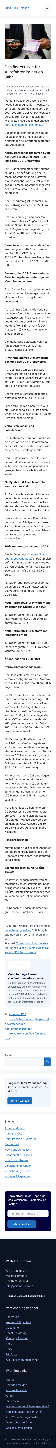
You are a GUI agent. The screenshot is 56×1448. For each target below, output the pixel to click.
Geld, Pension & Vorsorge (21, 1139)
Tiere (9, 1343)
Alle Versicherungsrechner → (24, 1359)
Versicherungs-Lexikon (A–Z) (24, 1411)
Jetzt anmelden (21, 1224)
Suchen (47, 1061)
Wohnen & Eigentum (17, 1176)
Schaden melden (16, 1385)
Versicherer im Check (18, 1165)
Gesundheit (12, 1144)
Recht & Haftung (16, 1333)
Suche (8, 1055)
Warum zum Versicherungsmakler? (27, 1406)
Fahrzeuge (12, 1317)
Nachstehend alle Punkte (26, 124)
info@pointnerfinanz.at (20, 1286)
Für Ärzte (11, 1354)
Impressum (13, 1401)
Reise (9, 1349)
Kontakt (10, 1379)
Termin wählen (20, 1100)
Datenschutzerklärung (19, 1422)
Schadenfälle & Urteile (19, 1155)
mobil (15, 912)
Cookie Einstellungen (19, 1427)
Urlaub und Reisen (16, 1160)
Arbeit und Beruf (15, 1128)
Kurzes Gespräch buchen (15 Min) (27, 1295)
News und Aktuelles (17, 1149)
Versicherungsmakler (18, 930)
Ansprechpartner (16, 1390)
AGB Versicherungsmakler (22, 1417)
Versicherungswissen (18, 1171)
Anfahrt (10, 1395)
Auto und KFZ (17, 1014)
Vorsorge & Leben (17, 1338)
